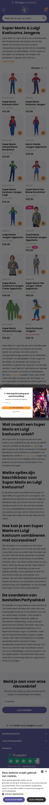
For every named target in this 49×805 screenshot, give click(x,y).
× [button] (46, 771)
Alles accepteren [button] (13, 799)
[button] (24, 794)
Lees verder (21, 791)
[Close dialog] (1, 388)
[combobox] (42, 771)
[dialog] (24, 786)
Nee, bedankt (16, 411)
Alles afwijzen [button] (36, 799)
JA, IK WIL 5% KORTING (16, 407)
